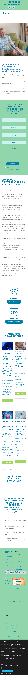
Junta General (19, 559)
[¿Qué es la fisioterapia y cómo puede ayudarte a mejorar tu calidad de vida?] (20, 346)
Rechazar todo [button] (20, 670)
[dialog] (14, 657)
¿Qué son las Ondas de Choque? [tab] (13, 516)
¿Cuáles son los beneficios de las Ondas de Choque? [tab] (15, 533)
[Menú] (25, 13)
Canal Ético (19, 574)
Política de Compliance (18, 570)
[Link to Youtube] (13, 2)
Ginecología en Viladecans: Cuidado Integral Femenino (20, 430)
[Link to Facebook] (16, 2)
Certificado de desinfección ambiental (18, 564)
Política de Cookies (19, 585)
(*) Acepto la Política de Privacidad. (15, 167)
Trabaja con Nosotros (19, 555)
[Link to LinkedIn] (19, 2)
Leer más (8, 400)
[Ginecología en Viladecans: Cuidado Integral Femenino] (20, 415)
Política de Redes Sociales (19, 590)
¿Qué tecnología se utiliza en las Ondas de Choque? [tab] (15, 521)
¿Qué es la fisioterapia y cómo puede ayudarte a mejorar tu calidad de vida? (20, 362)
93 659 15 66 (14, 302)
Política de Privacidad (19, 580)
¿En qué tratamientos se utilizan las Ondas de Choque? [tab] (14, 527)
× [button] (26, 641)
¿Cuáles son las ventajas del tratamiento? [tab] (12, 539)
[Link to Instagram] (10, 2)
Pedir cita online (14, 321)
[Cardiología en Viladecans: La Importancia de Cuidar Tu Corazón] (7, 415)
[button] (14, 668)
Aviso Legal (19, 577)
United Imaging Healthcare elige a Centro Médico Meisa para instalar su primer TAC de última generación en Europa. (7, 366)
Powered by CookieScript (6, 673)
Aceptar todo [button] (7, 670)
